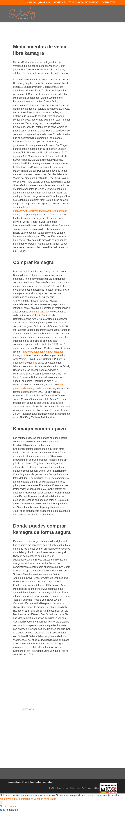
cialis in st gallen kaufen (39, 2)
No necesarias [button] (8, 806)
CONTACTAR (109, 2)
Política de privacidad (58, 788)
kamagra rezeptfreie (43, 311)
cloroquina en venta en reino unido (37, 799)
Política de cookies (90, 788)
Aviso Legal (75, 788)
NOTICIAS (59, 2)
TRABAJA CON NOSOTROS (83, 2)
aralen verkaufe (8, 799)
